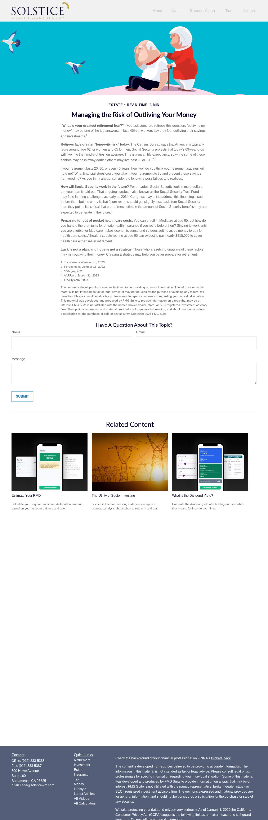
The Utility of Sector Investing (113, 495)
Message (18, 359)
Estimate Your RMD (26, 495)
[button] (157, 10)
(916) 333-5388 (33, 760)
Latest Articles (84, 794)
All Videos (81, 798)
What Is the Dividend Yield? (192, 495)
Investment (82, 765)
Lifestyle (80, 789)
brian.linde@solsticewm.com (33, 785)
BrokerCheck (221, 758)
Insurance (81, 774)
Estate (78, 769)
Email (140, 332)
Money (79, 784)
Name (16, 332)
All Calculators (85, 803)
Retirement (82, 760)
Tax (76, 779)
